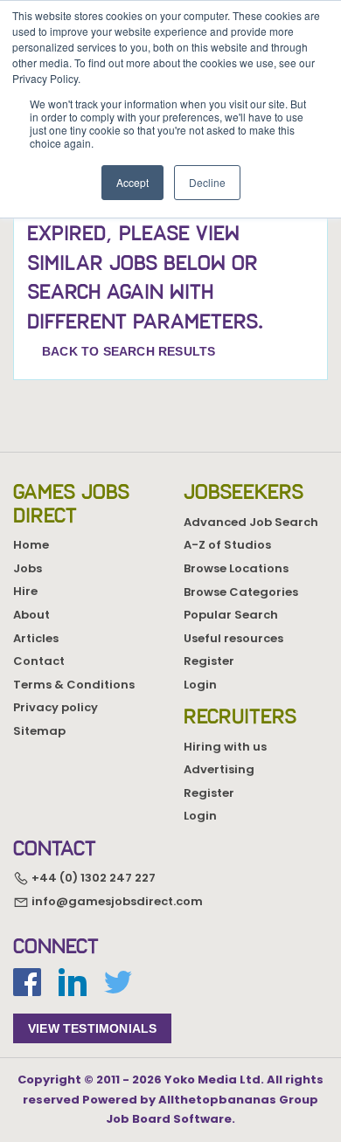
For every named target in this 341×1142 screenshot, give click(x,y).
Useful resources (233, 638)
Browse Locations (236, 568)
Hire (25, 591)
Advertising (219, 769)
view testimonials (92, 1028)
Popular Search (231, 614)
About (31, 614)
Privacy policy (55, 707)
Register (209, 661)
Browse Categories (241, 592)
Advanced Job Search (251, 522)
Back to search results (128, 351)
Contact (39, 661)
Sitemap (39, 731)
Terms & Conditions (74, 684)
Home (31, 544)
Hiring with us (225, 746)
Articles (36, 638)
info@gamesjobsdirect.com (116, 901)
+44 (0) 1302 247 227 (92, 878)
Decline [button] (207, 182)
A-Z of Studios (227, 544)
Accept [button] (132, 182)
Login (200, 684)
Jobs (27, 568)
